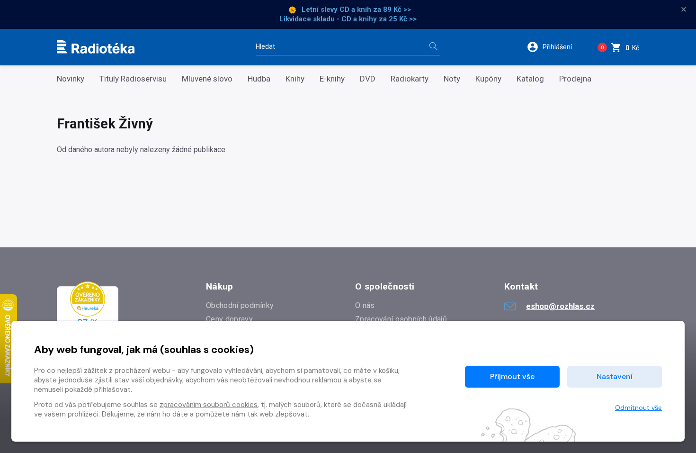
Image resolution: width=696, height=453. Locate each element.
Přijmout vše (512, 376)
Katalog (530, 79)
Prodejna (575, 79)
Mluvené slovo (207, 79)
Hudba (259, 79)
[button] (555, 47)
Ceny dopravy (229, 319)
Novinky (70, 79)
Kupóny (488, 79)
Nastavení (615, 376)
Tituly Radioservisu (133, 79)
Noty (452, 79)
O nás (365, 305)
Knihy (295, 79)
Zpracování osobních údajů (401, 319)
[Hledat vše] (433, 47)
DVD (367, 79)
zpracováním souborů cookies (209, 404)
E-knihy (332, 79)
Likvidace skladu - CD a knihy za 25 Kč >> (348, 19)
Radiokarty (409, 79)
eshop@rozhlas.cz (560, 306)
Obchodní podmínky (240, 305)
